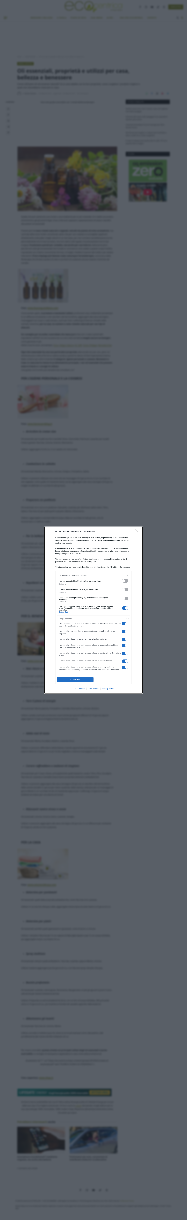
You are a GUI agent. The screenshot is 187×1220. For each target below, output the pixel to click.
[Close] (137, 531)
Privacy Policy (107, 689)
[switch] (125, 581)
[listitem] (93, 575)
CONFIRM (75, 679)
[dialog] (93, 610)
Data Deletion (79, 689)
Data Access (93, 689)
